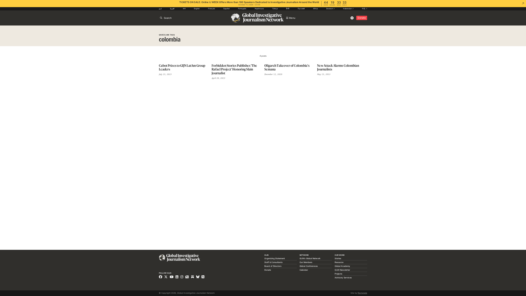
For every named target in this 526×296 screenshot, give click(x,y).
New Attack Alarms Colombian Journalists (338, 67)
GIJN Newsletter (342, 270)
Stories (338, 258)
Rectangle (362, 293)
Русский (301, 9)
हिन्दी (287, 9)
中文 (364, 9)
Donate (362, 17)
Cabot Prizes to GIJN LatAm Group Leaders (182, 67)
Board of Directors (272, 266)
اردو (160, 9)
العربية (172, 9)
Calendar (304, 270)
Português (242, 9)
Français (211, 9)
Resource (339, 262)
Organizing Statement (274, 258)
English (197, 9)
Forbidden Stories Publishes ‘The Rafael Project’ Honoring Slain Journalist (234, 69)
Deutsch (329, 9)
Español (226, 9)
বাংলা (184, 9)
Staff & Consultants (273, 262)
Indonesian (347, 9)
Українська (259, 9)
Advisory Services (343, 277)
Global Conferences (309, 266)
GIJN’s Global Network (310, 258)
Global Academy (342, 266)
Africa (315, 9)
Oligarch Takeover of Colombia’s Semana (287, 67)
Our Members (306, 262)
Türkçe (275, 9)
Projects (338, 274)
